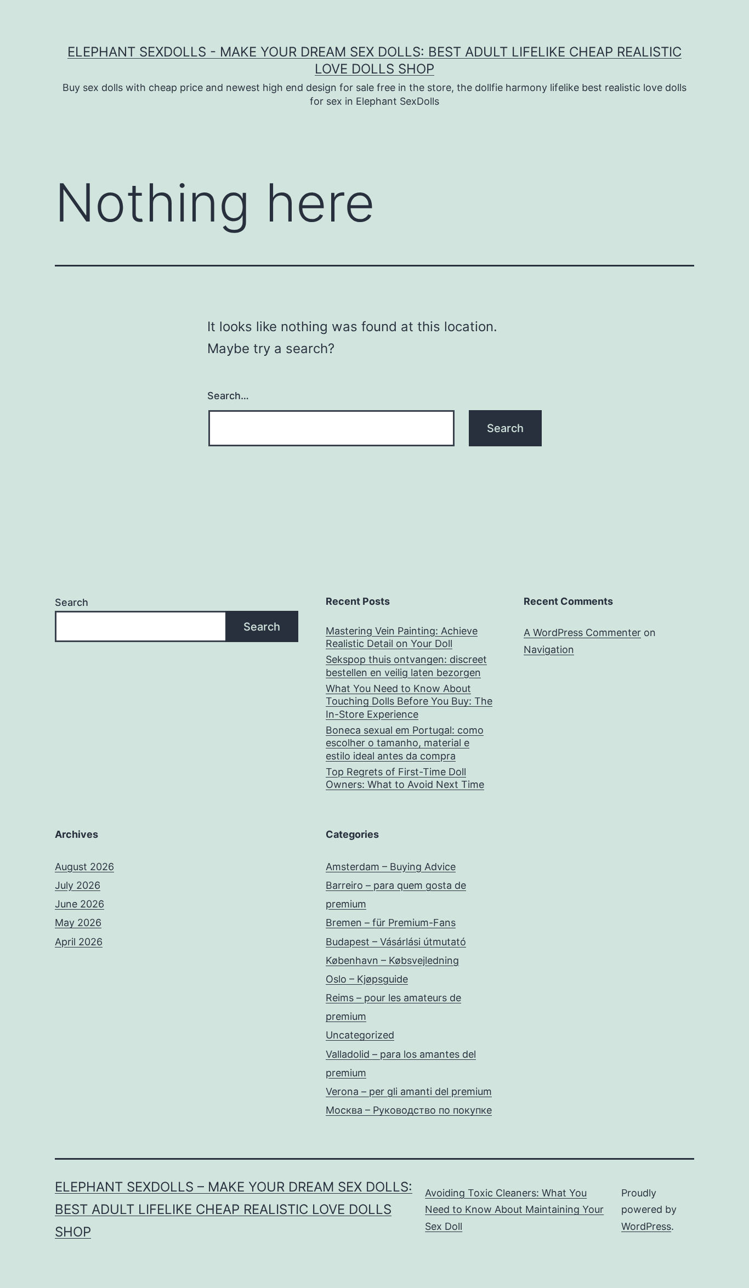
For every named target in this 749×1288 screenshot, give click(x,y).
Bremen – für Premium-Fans (391, 922)
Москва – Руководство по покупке (409, 1110)
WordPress (646, 1226)
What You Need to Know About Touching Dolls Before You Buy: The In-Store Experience (409, 701)
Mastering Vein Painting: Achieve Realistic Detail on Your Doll (402, 637)
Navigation (549, 649)
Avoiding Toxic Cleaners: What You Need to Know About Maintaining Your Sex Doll (514, 1209)
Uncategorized (360, 1035)
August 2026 (84, 866)
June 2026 (79, 904)
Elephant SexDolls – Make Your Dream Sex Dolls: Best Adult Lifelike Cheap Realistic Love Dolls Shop (233, 1209)
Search (71, 602)
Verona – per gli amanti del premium (409, 1091)
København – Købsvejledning (392, 960)
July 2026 (77, 885)
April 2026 (79, 941)
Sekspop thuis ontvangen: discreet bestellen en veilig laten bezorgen (406, 666)
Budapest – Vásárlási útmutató (396, 941)
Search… (228, 395)
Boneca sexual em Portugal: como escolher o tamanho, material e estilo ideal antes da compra (405, 743)
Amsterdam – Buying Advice (391, 866)
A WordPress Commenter (582, 632)
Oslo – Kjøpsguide (367, 979)
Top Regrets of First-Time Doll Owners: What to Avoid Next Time (405, 778)
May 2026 (78, 922)
